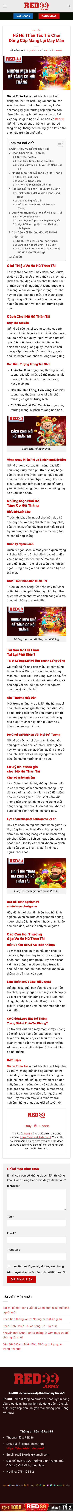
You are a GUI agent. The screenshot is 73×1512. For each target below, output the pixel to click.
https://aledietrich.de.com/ (35, 1137)
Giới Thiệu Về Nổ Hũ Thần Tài (30, 148)
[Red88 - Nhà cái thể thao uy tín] (36, 6)
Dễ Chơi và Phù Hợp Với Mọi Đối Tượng (36, 206)
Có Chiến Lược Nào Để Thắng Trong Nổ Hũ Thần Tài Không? (39, 250)
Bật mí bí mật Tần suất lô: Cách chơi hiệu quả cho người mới (36, 1310)
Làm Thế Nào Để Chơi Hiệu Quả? (37, 244)
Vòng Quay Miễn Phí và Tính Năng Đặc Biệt (40, 166)
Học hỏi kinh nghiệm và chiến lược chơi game (37, 226)
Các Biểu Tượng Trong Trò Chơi (36, 161)
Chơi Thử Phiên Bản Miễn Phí (34, 184)
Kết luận (16, 256)
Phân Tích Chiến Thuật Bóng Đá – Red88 (30, 1326)
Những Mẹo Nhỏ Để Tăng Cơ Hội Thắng (37, 172)
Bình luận (14, 1185)
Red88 (28, 1133)
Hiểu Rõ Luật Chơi (27, 177)
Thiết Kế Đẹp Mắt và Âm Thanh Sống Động (38, 195)
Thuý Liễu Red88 (53, 50)
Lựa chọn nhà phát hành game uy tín (39, 220)
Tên (10, 1216)
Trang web (13, 1249)
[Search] (69, 6)
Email (11, 1233)
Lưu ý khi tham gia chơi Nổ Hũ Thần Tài (37, 212)
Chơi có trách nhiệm (28, 216)
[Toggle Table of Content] (58, 144)
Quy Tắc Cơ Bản (26, 157)
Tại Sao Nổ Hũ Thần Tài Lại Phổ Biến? (36, 188)
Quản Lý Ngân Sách (29, 180)
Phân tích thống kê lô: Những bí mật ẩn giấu (32, 1319)
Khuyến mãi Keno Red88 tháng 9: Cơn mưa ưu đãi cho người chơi (36, 1335)
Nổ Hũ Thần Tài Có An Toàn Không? (37, 240)
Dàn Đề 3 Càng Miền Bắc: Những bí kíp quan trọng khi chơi (33, 1346)
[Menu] (5, 6)
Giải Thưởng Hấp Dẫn (30, 200)
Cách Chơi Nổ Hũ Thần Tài (28, 153)
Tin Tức (36, 30)
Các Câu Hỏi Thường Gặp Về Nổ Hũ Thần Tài (34, 234)
